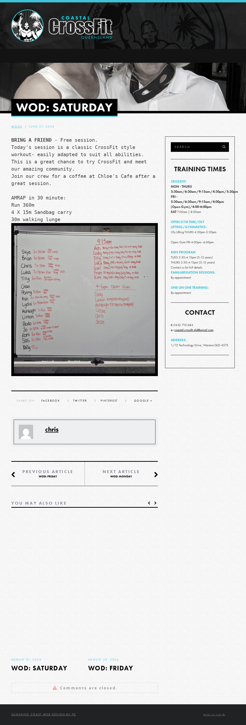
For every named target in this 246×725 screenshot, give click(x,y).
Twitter (80, 401)
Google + (143, 401)
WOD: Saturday (39, 668)
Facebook (50, 401)
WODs (16, 126)
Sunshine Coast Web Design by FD (43, 714)
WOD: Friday (48, 473)
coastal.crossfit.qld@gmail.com (194, 330)
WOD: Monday (121, 473)
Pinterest (109, 401)
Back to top (213, 714)
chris (52, 429)
